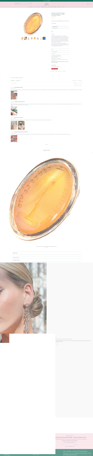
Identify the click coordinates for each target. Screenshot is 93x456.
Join (55, 231)
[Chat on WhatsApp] (91, 454)
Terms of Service (50, 233)
